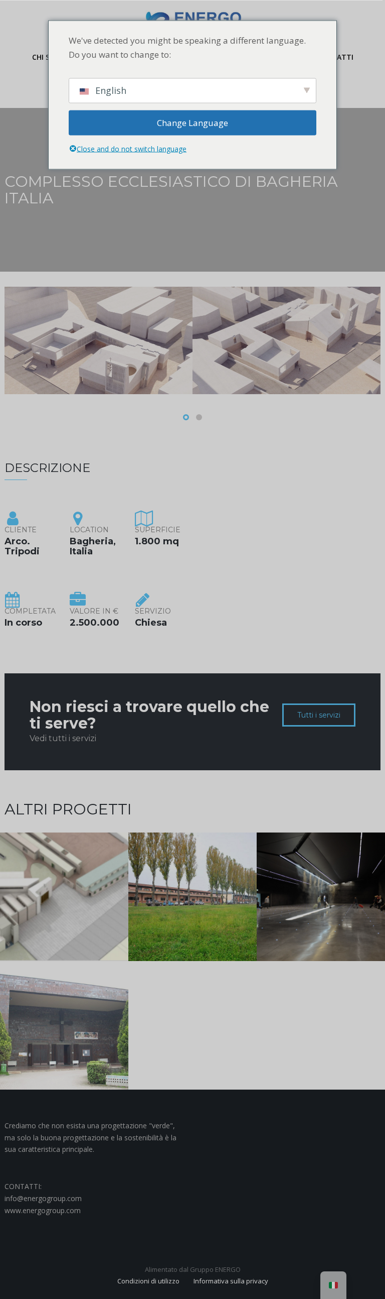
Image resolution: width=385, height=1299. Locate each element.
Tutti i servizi (318, 715)
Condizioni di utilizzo (148, 1280)
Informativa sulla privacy (231, 1280)
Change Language (192, 122)
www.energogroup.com (43, 1210)
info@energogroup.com (43, 1198)
